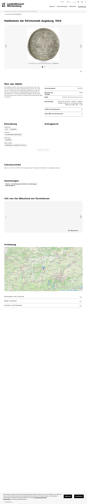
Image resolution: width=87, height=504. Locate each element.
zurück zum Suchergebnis (13, 14)
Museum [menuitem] (73, 6)
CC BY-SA (55, 63)
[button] (43, 267)
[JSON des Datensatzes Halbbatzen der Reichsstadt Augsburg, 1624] (82, 109)
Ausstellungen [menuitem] (62, 6)
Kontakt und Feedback (13, 305)
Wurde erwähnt (8, 143)
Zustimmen (79, 496)
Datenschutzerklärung (40, 497)
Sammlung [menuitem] (82, 6)
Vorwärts (81, 46)
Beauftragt (7, 137)
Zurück (6, 46)
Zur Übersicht (72, 230)
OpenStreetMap (72, 290)
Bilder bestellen (10, 301)
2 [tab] (44, 67)
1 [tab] (42, 67)
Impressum (6, 499)
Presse (62, 1)
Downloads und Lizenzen (14, 296)
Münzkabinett (10, 185)
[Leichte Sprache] (78, 2)
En (85, 1)
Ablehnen (68, 496)
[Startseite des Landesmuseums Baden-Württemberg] (13, 6)
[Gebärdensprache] (82, 2)
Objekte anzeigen (43, 150)
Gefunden (7, 132)
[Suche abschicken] (75, 2)
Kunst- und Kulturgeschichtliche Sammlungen (21, 184)
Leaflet (63, 290)
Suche (67, 1)
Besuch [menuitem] (52, 6)
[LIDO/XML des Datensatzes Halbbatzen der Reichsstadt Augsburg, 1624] (82, 114)
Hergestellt (7, 127)
